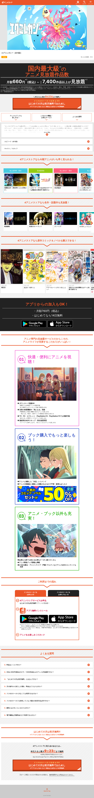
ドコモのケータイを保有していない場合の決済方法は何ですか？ (28, 701)
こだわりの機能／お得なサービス (46, 116)
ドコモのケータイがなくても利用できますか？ (22, 693)
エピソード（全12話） (11, 141)
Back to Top (47, 791)
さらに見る (47, 132)
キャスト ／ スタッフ (11, 148)
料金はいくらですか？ (14, 665)
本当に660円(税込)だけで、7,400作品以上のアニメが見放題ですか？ (30, 672)
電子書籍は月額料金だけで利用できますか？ (21, 715)
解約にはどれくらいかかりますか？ (18, 708)
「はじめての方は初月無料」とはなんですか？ (22, 679)
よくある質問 (77, 116)
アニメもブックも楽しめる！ (16, 116)
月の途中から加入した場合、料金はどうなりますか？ (24, 686)
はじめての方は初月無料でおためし (47, 103)
